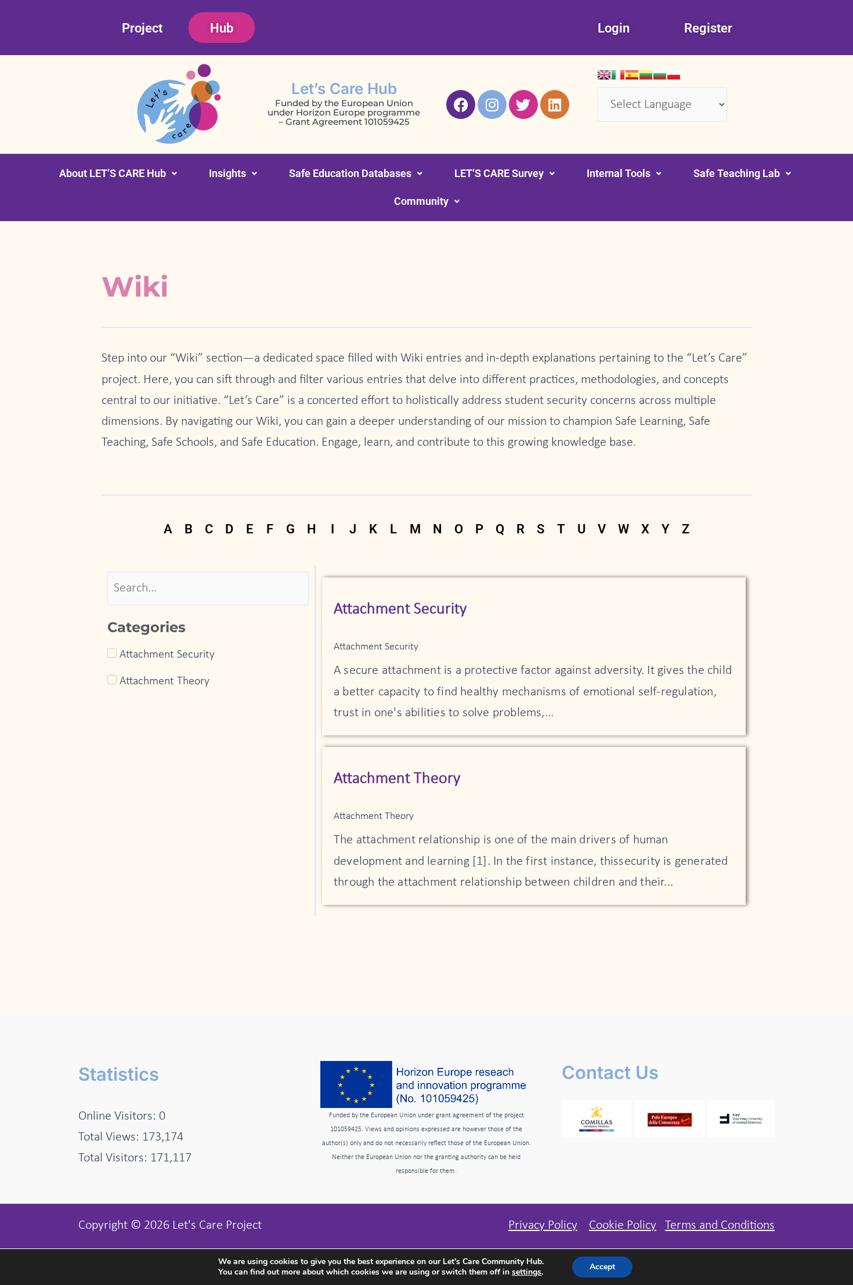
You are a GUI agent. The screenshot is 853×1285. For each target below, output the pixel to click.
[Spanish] (632, 75)
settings (526, 1272)
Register (708, 28)
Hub (221, 28)
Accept (602, 1266)
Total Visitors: (114, 1158)
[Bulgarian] (659, 75)
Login (614, 28)
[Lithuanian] (645, 75)
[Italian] (618, 75)
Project (142, 28)
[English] (604, 75)
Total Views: (110, 1137)
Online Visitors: (118, 1116)
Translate (705, 132)
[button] (118, 173)
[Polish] (673, 75)
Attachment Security (400, 609)
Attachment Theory (397, 779)
